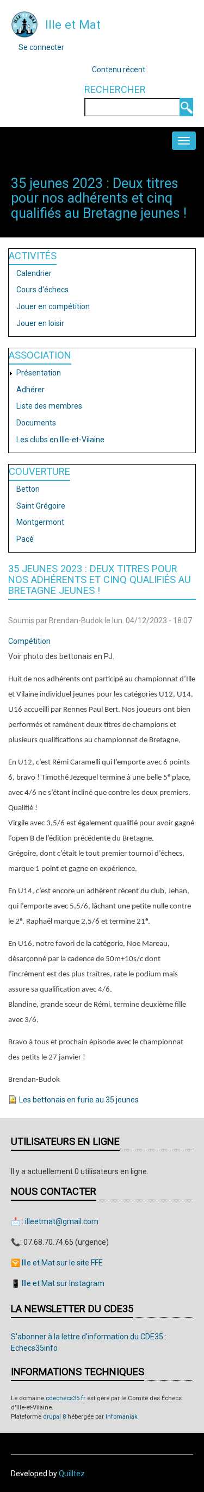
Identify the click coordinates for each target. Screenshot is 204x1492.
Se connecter (41, 47)
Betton (28, 489)
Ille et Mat (73, 24)
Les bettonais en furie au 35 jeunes (79, 1099)
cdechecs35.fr (65, 1398)
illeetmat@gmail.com (61, 1221)
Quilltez (72, 1473)
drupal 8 (54, 1416)
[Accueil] (24, 24)
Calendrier (34, 273)
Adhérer (30, 389)
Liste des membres (49, 406)
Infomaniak (122, 1416)
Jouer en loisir (40, 323)
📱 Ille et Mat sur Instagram (57, 1283)
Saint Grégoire (40, 505)
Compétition (29, 641)
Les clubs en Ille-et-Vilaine (60, 439)
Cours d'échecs (42, 289)
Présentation (38, 372)
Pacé (25, 539)
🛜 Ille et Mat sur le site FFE (57, 1262)
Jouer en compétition (53, 306)
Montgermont (40, 522)
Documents (36, 422)
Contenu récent (118, 69)
